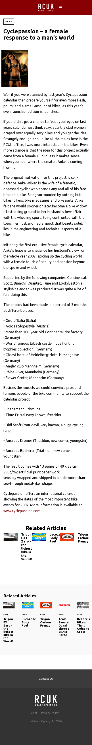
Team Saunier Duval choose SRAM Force (64, 622)
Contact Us (46, 678)
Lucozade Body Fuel (46, 539)
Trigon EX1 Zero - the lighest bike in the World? (18, 548)
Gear (8, 21)
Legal (33, 712)
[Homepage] (46, 699)
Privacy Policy (50, 712)
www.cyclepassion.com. (22, 511)
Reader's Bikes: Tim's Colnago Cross (83, 620)
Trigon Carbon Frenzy (74, 539)
